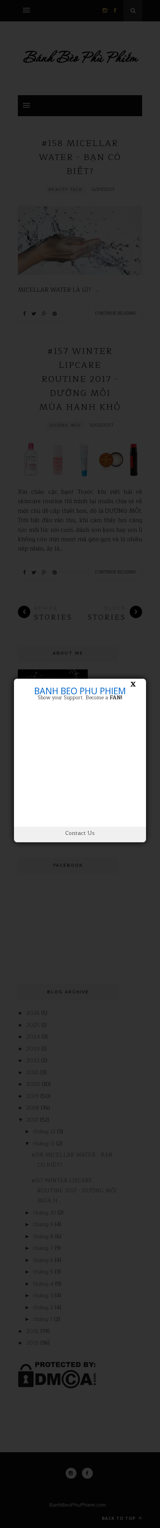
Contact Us (80, 833)
